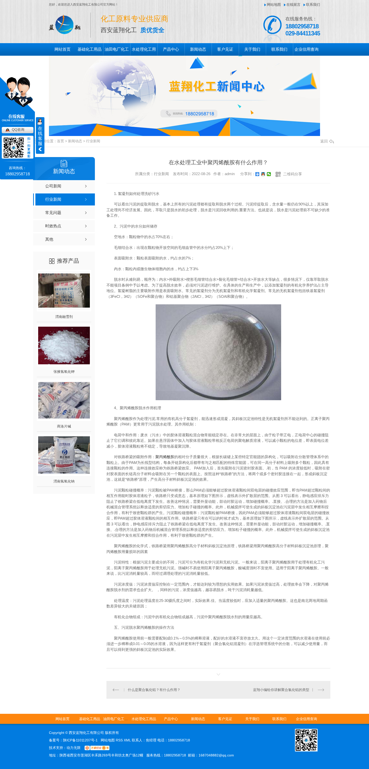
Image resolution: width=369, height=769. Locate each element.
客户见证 (225, 49)
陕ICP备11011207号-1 (80, 740)
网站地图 (274, 5)
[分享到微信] (269, 174)
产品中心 (171, 49)
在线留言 (293, 5)
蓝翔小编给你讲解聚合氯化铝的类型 (281, 690)
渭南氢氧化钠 (64, 481)
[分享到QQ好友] (263, 174)
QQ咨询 (18, 129)
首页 (60, 141)
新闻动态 (198, 49)
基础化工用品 (90, 49)
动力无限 (74, 748)
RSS (120, 740)
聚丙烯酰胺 (164, 457)
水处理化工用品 (144, 719)
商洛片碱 (64, 426)
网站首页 (62, 49)
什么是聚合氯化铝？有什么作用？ (154, 690)
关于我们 (252, 49)
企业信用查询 (306, 49)
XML (128, 740)
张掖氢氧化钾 (64, 372)
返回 (324, 141)
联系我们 (313, 5)
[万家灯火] (97, 748)
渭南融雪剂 (64, 317)
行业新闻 (93, 141)
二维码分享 (292, 174)
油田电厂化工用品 (117, 719)
